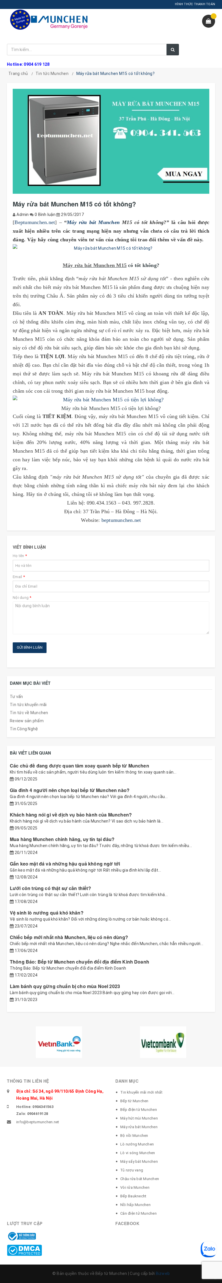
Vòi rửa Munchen (134, 1187)
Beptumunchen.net (34, 222)
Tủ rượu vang (131, 1170)
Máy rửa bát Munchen (93, 222)
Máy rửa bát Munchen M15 (95, 265)
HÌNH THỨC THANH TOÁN (195, 4)
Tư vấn (16, 696)
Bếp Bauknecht (133, 1196)
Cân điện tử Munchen (138, 1213)
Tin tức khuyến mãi (28, 704)
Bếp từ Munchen (134, 1101)
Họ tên (20, 556)
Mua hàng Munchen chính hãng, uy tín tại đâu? (62, 839)
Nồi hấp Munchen (135, 1205)
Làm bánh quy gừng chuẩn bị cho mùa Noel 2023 (65, 986)
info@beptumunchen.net (37, 1122)
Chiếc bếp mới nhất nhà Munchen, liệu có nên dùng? (69, 937)
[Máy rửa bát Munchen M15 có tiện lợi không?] (111, 400)
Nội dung (22, 597)
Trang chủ (18, 73)
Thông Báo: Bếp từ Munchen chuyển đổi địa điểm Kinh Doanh (79, 961)
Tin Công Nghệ (24, 729)
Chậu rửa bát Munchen (139, 1179)
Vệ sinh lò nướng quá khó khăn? (47, 912)
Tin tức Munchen (52, 73)
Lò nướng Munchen (137, 1144)
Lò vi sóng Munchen (137, 1153)
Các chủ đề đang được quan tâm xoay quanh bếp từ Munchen (79, 765)
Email (19, 577)
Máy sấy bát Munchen (139, 1161)
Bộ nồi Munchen (134, 1135)
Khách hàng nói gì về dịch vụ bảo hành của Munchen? (71, 814)
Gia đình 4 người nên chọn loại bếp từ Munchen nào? (70, 790)
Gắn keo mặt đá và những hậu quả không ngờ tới (65, 863)
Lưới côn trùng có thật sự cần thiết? (50, 888)
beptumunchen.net (121, 520)
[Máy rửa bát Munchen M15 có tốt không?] (111, 248)
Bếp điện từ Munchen (138, 1109)
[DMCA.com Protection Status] (24, 1250)
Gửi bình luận (29, 647)
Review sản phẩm (27, 720)
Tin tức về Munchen (29, 712)
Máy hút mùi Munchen (139, 1118)
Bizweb (163, 1273)
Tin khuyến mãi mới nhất (141, 1092)
